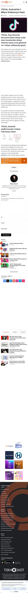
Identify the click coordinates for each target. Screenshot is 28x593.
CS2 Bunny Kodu (4, 495)
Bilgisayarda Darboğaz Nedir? (7, 548)
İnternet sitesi (4, 228)
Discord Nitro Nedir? (5, 543)
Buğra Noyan (4, 15)
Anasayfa (4, 5)
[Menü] (26, 2)
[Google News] (14, 171)
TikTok (19, 55)
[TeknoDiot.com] (6, 2)
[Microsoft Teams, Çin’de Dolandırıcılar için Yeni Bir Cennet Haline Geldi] (4, 338)
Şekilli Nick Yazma (5, 499)
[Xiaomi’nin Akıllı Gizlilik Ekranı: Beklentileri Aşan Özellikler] (4, 357)
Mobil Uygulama (10, 5)
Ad (1, 217)
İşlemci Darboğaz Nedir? (6, 541)
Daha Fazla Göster (14, 271)
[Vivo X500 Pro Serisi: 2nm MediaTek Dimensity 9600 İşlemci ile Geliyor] (4, 351)
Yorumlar (23, 332)
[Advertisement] (14, 78)
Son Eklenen (6, 332)
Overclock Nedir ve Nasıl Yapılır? (8, 552)
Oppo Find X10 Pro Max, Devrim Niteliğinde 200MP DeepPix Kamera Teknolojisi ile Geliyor (18, 344)
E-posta (2, 222)
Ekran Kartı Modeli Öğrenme (7, 513)
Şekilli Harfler (4, 502)
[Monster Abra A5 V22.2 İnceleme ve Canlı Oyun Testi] (4, 260)
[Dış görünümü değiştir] (24, 2)
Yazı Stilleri (3, 491)
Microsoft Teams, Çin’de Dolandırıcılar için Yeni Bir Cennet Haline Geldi (18, 338)
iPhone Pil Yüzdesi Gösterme (7, 519)
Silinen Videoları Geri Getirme (7, 517)
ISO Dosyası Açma (5, 521)
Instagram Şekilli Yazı (5, 504)
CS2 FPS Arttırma (5, 497)
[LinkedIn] (15, 191)
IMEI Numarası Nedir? (5, 546)
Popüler (15, 332)
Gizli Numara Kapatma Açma (7, 515)
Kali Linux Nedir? (4, 554)
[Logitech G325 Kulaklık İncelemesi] (4, 255)
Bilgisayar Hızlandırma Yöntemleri (8, 524)
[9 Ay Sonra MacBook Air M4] (4, 245)
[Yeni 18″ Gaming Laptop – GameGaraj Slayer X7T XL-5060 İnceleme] (4, 265)
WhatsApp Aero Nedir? (6, 539)
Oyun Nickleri (4, 493)
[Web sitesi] (13, 191)
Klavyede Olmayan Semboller (7, 506)
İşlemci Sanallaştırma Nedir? (7, 537)
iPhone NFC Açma (5, 489)
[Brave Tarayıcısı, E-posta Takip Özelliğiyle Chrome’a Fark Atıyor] (4, 363)
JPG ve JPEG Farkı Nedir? (6, 550)
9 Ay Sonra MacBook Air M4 (16, 243)
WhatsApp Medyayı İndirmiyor (7, 528)
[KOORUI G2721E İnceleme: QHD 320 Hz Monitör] (4, 250)
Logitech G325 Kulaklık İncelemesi (18, 253)
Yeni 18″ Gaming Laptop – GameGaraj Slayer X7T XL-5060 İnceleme (17, 265)
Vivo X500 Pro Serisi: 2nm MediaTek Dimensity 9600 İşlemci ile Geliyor (18, 351)
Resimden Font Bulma (5, 526)
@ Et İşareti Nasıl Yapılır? (6, 530)
